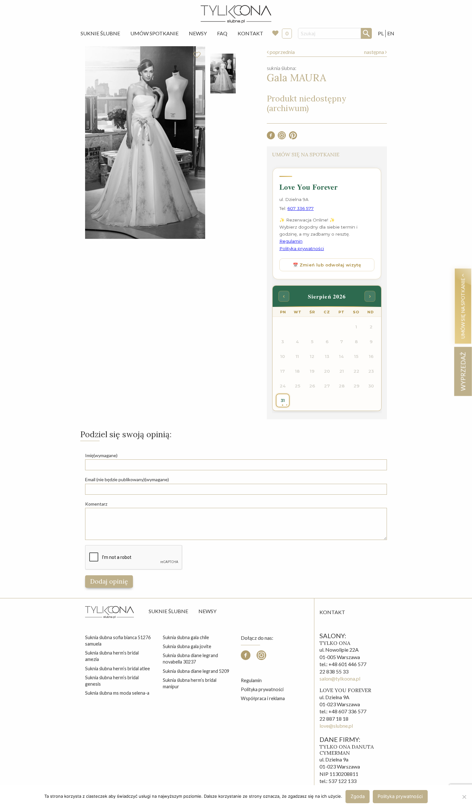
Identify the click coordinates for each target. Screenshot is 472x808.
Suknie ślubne (168, 611)
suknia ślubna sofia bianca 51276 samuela (118, 641)
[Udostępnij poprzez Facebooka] (271, 137)
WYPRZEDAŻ (463, 371)
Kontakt (250, 33)
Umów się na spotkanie (462, 307)
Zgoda (358, 796)
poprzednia (282, 52)
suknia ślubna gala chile (186, 637)
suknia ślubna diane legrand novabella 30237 (190, 659)
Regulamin (251, 680)
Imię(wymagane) (101, 455)
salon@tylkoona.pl (339, 678)
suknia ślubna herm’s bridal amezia (112, 656)
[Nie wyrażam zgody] (464, 797)
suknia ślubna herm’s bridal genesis (112, 681)
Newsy (198, 33)
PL (381, 33)
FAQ (222, 33)
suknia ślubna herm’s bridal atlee (117, 668)
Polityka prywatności (262, 689)
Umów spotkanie (154, 33)
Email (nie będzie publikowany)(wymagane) (127, 479)
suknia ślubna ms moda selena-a (117, 693)
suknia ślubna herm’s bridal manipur (189, 683)
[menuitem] (100, 33)
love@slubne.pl (336, 726)
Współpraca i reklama (263, 698)
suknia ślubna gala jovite (187, 646)
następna (374, 52)
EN (390, 33)
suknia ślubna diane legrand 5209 (196, 671)
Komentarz (96, 504)
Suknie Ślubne (100, 33)
